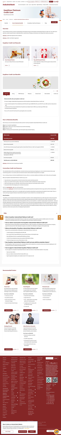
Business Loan (39, 370)
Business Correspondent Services (40, 387)
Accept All (32, 431)
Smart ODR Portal (23, 367)
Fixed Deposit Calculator (5, 379)
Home (4, 19)
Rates (12, 409)
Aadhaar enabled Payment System (14, 373)
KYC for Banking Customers (14, 362)
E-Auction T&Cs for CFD (31, 362)
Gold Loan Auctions (31, 364)
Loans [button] (30, 4)
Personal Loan (45, 286)
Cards (7, 19)
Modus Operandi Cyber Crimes (6, 391)
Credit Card (11, 19)
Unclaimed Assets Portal (23, 404)
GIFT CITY (26, 1)
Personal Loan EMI (6, 377)
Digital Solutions (22, 361)
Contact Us (5, 412)
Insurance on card (23, 359)
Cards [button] (27, 4)
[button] (57, 1)
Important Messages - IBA (31, 387)
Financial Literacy (40, 384)
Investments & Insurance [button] (53, 4)
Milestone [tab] (29, 93)
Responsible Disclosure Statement (22, 379)
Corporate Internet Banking (31, 390)
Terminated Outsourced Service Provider (31, 408)
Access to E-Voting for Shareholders (23, 382)
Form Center (5, 411)
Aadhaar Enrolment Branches (5, 408)
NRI (16, 1)
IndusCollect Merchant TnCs (30, 393)
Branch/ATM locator (5, 415)
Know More (15, 310)
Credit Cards (39, 364)
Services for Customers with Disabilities (14, 377)
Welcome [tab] (6, 93)
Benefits (6, 23)
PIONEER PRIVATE (9, 1)
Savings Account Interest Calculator (6, 385)
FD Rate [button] (1, 218)
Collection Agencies (21, 375)
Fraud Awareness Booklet (14, 388)
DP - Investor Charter (13, 369)
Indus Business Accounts (29, 326)
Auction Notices (31, 359)
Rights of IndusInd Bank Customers (14, 382)
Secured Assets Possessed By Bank (22, 399)
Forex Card (6, 286)
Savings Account (8, 326)
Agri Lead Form (5, 402)
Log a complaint (31, 1)
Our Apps (21, 366)
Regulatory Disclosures (5, 394)
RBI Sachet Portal (14, 359)
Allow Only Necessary (22, 431)
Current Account (40, 369)
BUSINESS (18, 1)
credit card (11, 189)
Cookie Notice (26, 428)
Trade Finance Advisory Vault (22, 389)
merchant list (9, 187)
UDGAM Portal (22, 402)
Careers (4, 366)
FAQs (46, 23)
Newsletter (22, 385)
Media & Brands (5, 364)
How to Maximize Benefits (17, 23)
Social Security (39, 382)
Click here (5, 35)
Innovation (22, 364)
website (41, 249)
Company (4, 359)
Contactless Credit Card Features (33, 23)
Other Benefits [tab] (47, 93)
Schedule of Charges (13, 406)
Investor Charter (12, 393)
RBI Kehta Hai (22, 395)
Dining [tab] (13, 93)
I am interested (8, 310)
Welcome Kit (13, 367)
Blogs (38, 375)
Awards (4, 361)
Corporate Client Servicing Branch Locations (31, 402)
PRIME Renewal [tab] (21, 93)
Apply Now (54, 22)
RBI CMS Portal (14, 379)
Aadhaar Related (23, 362)
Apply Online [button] (34, 4)
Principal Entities (49, 403)
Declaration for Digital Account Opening (14, 412)
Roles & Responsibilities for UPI (31, 397)
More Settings (8, 431)
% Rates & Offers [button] (45, 4)
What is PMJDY (39, 381)
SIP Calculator (5, 382)
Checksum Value (40, 377)
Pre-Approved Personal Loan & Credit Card (31, 413)
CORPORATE (23, 1)
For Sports (4, 371)
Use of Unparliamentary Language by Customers (31, 370)
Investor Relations (6, 362)
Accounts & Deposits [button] (22, 4)
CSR (3, 370)
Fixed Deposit (26, 286)
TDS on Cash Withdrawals (30, 374)
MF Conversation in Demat (23, 370)
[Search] (54, 1)
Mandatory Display (13, 401)
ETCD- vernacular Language (31, 378)
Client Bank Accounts (13, 398)
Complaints (13, 396)
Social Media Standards (30, 384)
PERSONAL (4, 1)
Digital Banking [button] (39, 4)
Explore (6, 65)
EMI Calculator (5, 375)
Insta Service (51, 431)
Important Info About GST (30, 381)
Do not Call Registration (13, 365)
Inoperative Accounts (13, 385)
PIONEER (14, 1)
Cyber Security (5, 388)
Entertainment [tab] (38, 93)
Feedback (4, 417)
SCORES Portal (22, 372)
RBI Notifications (22, 394)
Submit (55, 358)
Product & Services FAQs (6, 400)
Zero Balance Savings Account (40, 373)
